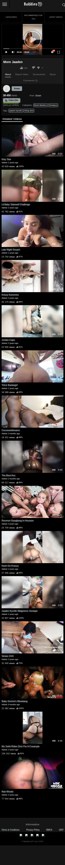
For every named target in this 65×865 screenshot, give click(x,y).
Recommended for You (33, 17)
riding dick (28, 111)
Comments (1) (30, 80)
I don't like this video (33, 67)
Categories (11, 17)
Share (53, 74)
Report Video (21, 74)
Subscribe (13, 100)
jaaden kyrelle (15, 111)
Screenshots (39, 74)
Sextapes (53, 105)
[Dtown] (6, 88)
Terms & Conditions (11, 830)
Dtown (17, 89)
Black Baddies (40, 105)
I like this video (21, 67)
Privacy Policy (33, 830)
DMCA (49, 830)
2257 (61, 830)
